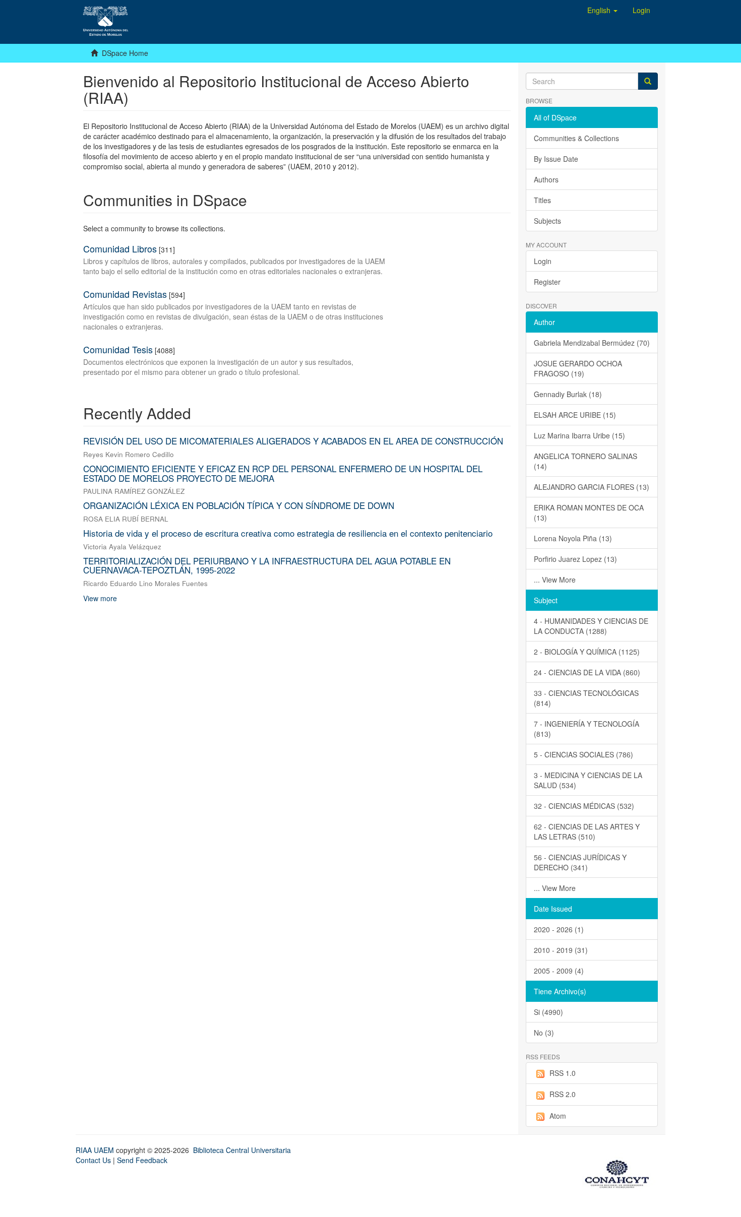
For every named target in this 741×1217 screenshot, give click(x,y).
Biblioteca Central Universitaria (242, 1150)
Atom (557, 1116)
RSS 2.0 (562, 1094)
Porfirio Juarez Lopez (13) (575, 559)
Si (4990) (548, 1012)
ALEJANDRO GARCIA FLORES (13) (591, 487)
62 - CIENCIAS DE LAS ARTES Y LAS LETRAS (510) (587, 831)
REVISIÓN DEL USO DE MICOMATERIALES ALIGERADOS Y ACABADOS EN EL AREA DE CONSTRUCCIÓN (293, 440)
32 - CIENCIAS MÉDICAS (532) (584, 806)
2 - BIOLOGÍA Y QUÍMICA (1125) (587, 652)
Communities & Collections (576, 138)
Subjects (547, 221)
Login (542, 261)
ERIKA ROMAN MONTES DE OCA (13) (589, 512)
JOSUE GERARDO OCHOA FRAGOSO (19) (578, 368)
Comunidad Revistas (125, 293)
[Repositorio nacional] (620, 1172)
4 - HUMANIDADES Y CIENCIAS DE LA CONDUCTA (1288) (591, 626)
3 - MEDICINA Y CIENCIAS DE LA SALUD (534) (588, 780)
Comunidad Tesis (118, 349)
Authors (546, 179)
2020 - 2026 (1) (559, 929)
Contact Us (93, 1160)
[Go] (648, 81)
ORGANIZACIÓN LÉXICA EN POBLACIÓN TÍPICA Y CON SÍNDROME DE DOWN (238, 505)
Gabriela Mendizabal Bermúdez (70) (592, 343)
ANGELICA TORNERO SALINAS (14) (585, 461)
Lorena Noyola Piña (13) (573, 538)
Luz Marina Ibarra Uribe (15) (579, 435)
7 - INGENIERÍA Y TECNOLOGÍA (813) (586, 729)
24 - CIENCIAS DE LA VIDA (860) (587, 672)
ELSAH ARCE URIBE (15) (575, 415)
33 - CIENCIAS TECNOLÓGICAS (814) (586, 698)
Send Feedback (142, 1160)
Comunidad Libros (120, 248)
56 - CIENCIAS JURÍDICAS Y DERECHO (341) (580, 862)
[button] (602, 10)
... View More (555, 579)
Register (547, 282)
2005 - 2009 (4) (559, 971)
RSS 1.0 (562, 1073)
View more (100, 598)
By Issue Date (556, 159)
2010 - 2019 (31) (561, 950)
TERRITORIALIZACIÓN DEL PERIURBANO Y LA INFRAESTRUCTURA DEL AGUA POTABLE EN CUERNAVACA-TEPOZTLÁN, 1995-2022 (267, 565)
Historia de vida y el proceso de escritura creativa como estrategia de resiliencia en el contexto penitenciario (287, 533)
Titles (542, 200)
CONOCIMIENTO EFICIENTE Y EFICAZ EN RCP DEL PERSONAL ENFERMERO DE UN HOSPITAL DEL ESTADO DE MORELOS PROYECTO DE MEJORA (282, 473)
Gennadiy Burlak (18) (568, 394)
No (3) (544, 1033)
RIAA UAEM (96, 1150)
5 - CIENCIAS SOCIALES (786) (583, 754)
